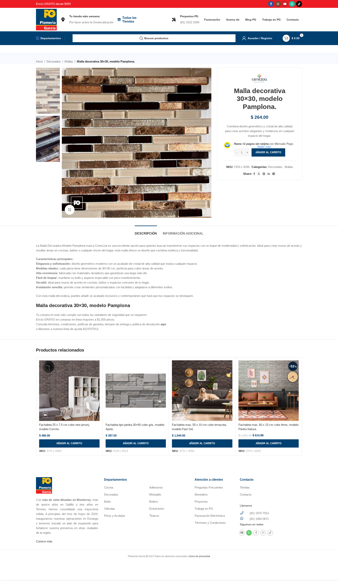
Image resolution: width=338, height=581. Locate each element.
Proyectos (201, 501)
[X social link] (258, 174)
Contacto (245, 494)
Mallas (69, 61)
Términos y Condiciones (210, 522)
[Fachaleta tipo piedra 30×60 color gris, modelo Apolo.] (136, 390)
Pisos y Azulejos (114, 515)
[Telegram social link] (273, 174)
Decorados (54, 61)
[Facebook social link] (271, 4)
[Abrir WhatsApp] (328, 571)
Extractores (156, 508)
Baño (107, 501)
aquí (163, 324)
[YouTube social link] (285, 4)
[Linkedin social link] (268, 174)
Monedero (201, 494)
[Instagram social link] (278, 4)
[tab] (146, 231)
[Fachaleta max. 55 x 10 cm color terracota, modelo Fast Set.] (202, 390)
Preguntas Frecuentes (209, 487)
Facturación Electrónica (210, 515)
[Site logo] (46, 19)
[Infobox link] (87, 20)
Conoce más (44, 541)
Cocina (108, 487)
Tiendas (245, 487)
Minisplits (155, 494)
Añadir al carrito (268, 152)
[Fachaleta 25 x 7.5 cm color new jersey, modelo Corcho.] (69, 390)
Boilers (153, 501)
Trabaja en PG (204, 508)
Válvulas (109, 508)
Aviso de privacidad (199, 556)
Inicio (39, 61)
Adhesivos (156, 487)
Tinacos (154, 515)
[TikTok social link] (299, 4)
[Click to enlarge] (70, 210)
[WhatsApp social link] (292, 4)
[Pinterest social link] (263, 174)
